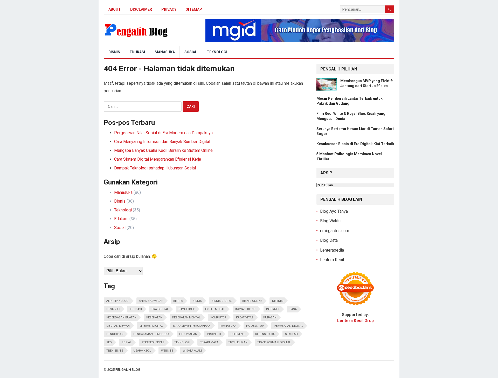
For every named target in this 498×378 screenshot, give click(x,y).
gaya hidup (186, 309)
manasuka (228, 325)
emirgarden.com (334, 230)
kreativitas (244, 317)
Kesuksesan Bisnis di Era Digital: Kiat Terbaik (355, 144)
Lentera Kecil (332, 259)
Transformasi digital (274, 342)
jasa (293, 309)
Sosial (190, 52)
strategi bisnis (152, 342)
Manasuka (165, 52)
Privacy (168, 9)
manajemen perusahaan (192, 325)
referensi (238, 334)
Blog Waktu (330, 220)
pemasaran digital (288, 325)
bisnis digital (222, 301)
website (167, 350)
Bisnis (114, 52)
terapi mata (209, 342)
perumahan (188, 334)
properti (214, 334)
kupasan (269, 317)
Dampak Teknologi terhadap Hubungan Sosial (155, 168)
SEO (109, 342)
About (114, 9)
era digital (160, 309)
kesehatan (154, 317)
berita (178, 301)
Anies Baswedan (151, 301)
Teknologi (217, 52)
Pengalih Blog (127, 370)
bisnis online (252, 301)
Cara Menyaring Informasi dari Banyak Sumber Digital (162, 141)
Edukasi (137, 52)
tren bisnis (114, 350)
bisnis (197, 301)
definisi (277, 301)
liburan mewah (118, 325)
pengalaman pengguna (151, 334)
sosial (127, 342)
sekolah (291, 334)
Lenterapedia (332, 250)
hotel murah (215, 309)
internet (273, 309)
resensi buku (265, 334)
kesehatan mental (186, 317)
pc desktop (255, 325)
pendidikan (114, 334)
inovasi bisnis (245, 309)
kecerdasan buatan (121, 317)
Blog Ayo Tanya (334, 211)
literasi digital (151, 325)
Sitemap (194, 9)
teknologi (182, 342)
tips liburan (237, 342)
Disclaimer (141, 9)
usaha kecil (142, 350)
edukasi (136, 309)
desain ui (113, 309)
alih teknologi (117, 301)
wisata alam (192, 350)
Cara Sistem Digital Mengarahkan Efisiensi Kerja (157, 159)
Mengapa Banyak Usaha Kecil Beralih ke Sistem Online (163, 150)
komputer (218, 317)
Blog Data (329, 240)
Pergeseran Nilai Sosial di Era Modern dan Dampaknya (163, 132)
